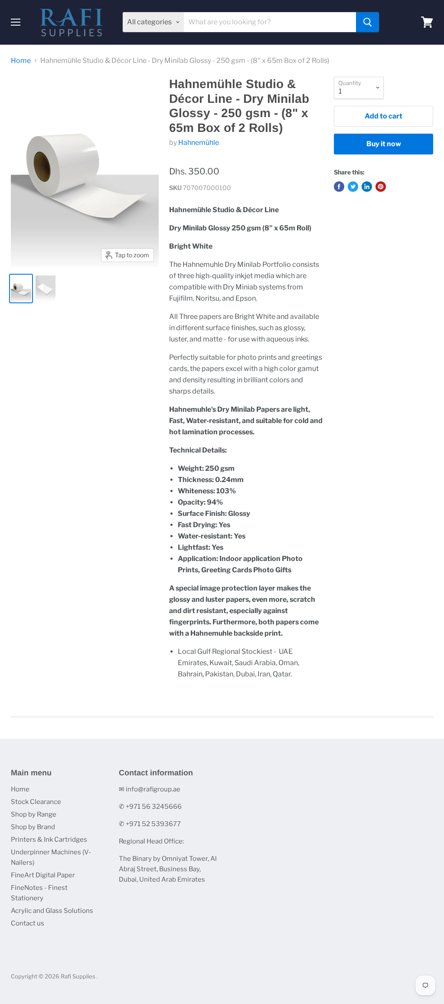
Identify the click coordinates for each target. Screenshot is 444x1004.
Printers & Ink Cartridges (49, 839)
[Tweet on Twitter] (353, 186)
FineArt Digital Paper (43, 875)
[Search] (367, 22)
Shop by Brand (33, 827)
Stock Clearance (36, 802)
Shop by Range (33, 814)
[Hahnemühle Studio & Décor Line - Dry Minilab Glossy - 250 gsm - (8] (21, 288)
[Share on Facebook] (339, 186)
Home (21, 61)
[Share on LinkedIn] (367, 186)
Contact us (27, 923)
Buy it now (383, 144)
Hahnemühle (198, 142)
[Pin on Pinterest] (380, 186)
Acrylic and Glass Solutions (52, 911)
